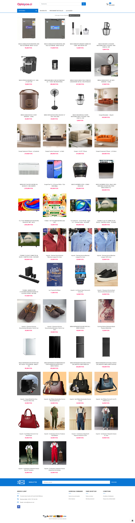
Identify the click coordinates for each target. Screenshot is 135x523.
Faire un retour (89, 496)
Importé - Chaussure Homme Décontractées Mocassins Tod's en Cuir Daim (54, 328)
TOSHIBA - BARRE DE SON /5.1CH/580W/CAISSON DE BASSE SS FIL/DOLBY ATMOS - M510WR (29, 292)
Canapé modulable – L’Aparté (106, 115)
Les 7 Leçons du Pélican (54, 290)
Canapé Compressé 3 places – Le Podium (106, 151)
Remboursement (90, 499)
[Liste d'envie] (28, 25)
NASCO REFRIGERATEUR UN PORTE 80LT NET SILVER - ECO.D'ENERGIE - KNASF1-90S (29, 364)
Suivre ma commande (74, 496)
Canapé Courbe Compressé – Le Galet (54, 151)
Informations (72, 499)
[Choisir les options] (51, 237)
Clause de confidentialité (109, 499)
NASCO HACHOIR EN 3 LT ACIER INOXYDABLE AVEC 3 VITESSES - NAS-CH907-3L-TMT (80, 116)
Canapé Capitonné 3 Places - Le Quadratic (29, 151)
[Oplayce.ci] (54, 516)
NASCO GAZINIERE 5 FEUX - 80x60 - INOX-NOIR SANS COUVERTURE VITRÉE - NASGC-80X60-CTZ (106, 186)
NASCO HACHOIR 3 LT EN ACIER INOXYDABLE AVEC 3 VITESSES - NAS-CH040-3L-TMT (106, 45)
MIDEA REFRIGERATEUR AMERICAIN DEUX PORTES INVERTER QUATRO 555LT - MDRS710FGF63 (54, 364)
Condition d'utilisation (108, 496)
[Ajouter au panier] (25, 25)
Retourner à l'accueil (74, 15)
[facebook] (18, 506)
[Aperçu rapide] (32, 25)
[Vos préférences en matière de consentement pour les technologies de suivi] (132, 520)
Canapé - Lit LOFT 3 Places (80, 151)
